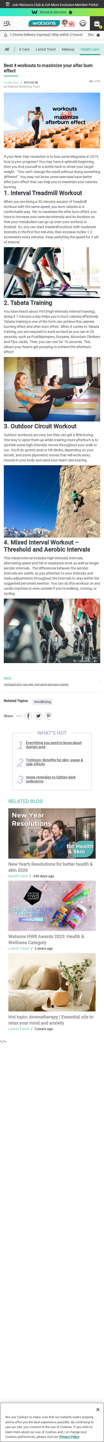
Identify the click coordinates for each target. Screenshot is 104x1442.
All (7, 49)
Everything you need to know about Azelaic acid (54, 745)
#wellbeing (42, 702)
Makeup (68, 49)
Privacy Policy (69, 1437)
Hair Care (22, 49)
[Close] (97, 1409)
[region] (52, 1422)
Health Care (90, 49)
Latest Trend (46, 49)
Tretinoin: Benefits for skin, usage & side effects (54, 762)
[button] (97, 23)
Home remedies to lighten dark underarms (50, 779)
